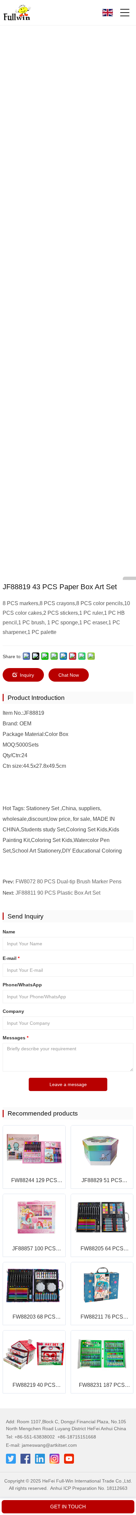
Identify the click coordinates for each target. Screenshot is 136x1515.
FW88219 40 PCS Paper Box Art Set (34, 1385)
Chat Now (68, 675)
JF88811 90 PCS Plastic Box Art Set (58, 893)
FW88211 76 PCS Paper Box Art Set (102, 1317)
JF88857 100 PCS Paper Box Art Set (34, 1249)
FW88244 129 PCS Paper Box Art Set (34, 1180)
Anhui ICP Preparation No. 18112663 (88, 1488)
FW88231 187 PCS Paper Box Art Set (102, 1385)
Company (13, 1011)
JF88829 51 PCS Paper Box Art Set (102, 1180)
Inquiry (27, 675)
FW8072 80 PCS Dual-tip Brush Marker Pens (68, 881)
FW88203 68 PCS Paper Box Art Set (34, 1317)
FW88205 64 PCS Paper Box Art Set (102, 1249)
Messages (15, 1037)
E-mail (11, 958)
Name (9, 931)
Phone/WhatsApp (22, 984)
